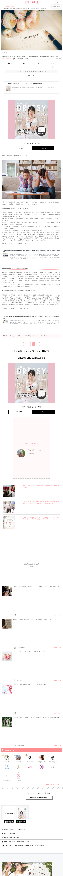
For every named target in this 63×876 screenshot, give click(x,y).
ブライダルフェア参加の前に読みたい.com (41, 762)
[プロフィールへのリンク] (21, 453)
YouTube (9, 67)
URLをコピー (31, 75)
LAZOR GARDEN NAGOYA (18, 771)
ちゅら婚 (30, 770)
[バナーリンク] (27, 868)
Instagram (39, 67)
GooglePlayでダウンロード (21, 821)
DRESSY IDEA (30, 761)
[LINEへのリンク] (57, 3)
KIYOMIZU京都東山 (41, 770)
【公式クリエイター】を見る (52, 784)
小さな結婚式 (18, 780)
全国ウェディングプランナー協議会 (53, 762)
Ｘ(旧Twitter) (53, 67)
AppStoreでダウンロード (9, 821)
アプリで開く (20, 148)
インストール (43, 148)
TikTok (24, 67)
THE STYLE (53, 770)
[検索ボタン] (61, 2)
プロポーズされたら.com (21, 58)
